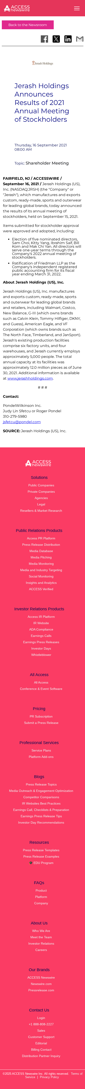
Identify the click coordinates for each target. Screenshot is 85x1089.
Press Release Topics (41, 784)
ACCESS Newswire (41, 977)
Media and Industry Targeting (41, 570)
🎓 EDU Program (41, 863)
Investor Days (41, 648)
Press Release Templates (41, 850)
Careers (41, 950)
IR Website (41, 623)
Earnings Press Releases (41, 642)
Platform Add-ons (41, 757)
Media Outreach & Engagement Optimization (41, 791)
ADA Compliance (41, 629)
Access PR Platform (41, 538)
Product (41, 890)
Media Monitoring (41, 563)
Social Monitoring (41, 576)
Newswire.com (41, 984)
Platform (41, 897)
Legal (41, 504)
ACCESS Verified (41, 589)
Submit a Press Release (41, 723)
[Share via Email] (79, 39)
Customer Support (41, 1037)
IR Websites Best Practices (41, 803)
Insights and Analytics (41, 583)
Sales (41, 1030)
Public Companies (41, 485)
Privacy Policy (49, 1077)
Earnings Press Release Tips (41, 816)
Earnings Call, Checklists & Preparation (41, 810)
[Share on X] (56, 39)
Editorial (41, 1043)
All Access (41, 682)
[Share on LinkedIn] (68, 39)
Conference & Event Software (41, 689)
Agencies (41, 498)
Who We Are (41, 931)
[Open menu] (77, 8)
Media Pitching (41, 557)
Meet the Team (41, 937)
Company (41, 903)
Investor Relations (41, 943)
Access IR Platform (41, 616)
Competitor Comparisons (41, 797)
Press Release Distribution (41, 544)
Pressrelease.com (41, 990)
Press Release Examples (41, 856)
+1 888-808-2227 (41, 1024)
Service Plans (41, 750)
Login (41, 1018)
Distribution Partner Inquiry (41, 1056)
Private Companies (41, 491)
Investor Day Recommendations (41, 822)
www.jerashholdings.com (30, 378)
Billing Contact (41, 1049)
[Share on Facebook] (44, 39)
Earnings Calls (41, 636)
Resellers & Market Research (41, 510)
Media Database (41, 551)
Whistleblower (41, 655)
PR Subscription (41, 716)
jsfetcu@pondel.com (22, 422)
